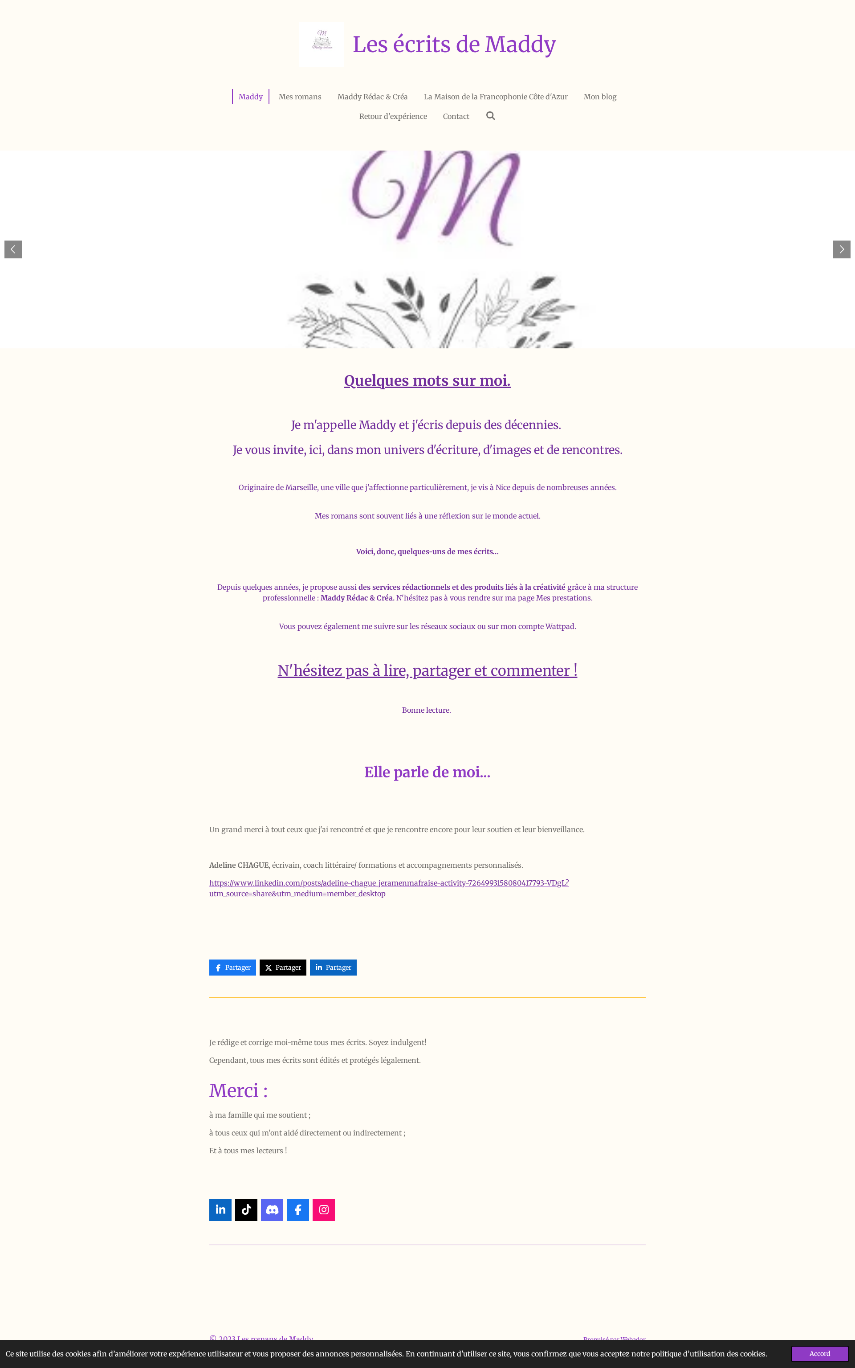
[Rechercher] (490, 115)
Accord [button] (820, 1354)
